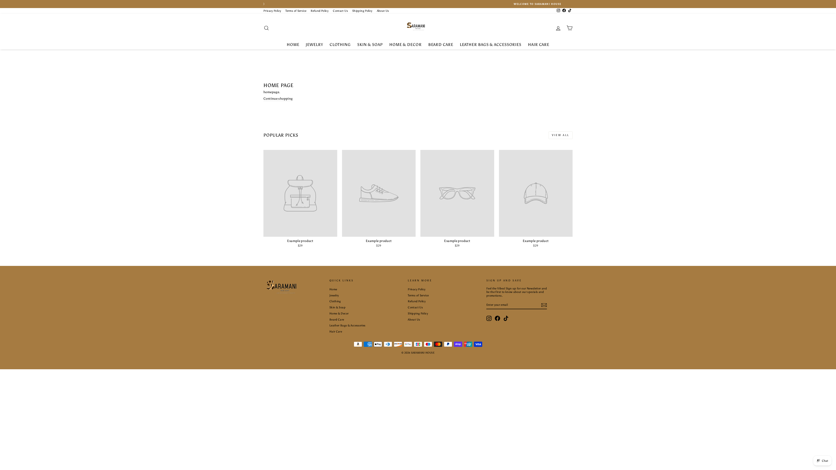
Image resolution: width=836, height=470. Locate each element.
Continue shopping (278, 99)
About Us (383, 10)
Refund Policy (320, 10)
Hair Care (538, 44)
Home (293, 44)
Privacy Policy (272, 10)
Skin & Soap (370, 44)
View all (560, 135)
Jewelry (314, 44)
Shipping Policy (362, 10)
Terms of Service (295, 10)
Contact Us (340, 10)
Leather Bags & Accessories (490, 44)
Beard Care (440, 44)
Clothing (340, 44)
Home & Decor (405, 44)
